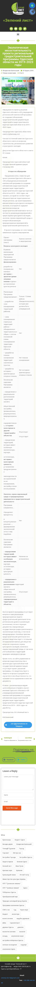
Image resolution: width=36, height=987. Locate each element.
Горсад (21, 848)
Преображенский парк (10, 897)
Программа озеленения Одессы (13, 905)
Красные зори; (7, 870)
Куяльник (19, 870)
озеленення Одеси (8, 949)
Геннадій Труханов (8, 848)
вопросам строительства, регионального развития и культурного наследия (18, 143)
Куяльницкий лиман (9, 875)
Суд (15, 910)
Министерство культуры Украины (13, 879)
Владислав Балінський (24, 844)
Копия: (5, 157)
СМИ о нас (6, 910)
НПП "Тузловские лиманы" (11, 883)
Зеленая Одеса (22, 862)
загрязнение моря (17, 936)
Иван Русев (19, 866)
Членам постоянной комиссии (14, 139)
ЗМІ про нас (17, 853)
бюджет (5, 914)
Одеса (25, 888)
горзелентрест (15, 923)
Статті (22, 73)
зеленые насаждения (9, 945)
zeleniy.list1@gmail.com (10, 978)
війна (4, 923)
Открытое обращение (17, 171)
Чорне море (24, 910)
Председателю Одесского (13, 132)
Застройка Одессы (26, 857)
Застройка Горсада (9, 857)
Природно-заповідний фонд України (14, 901)
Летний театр (24, 875)
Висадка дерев (7, 844)
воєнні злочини (7, 918)
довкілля (20, 927)
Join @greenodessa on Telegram (19, 725)
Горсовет (5, 853)
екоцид (4, 936)
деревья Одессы (8, 927)
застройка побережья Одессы (12, 940)
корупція (23, 945)
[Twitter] (25, 29)
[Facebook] (11, 29)
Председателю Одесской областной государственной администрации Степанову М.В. (16, 164)
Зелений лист (7, 866)
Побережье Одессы (9, 892)
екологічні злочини (8, 932)
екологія (22, 932)
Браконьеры (6, 840)
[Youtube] (16, 29)
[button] (18, 34)
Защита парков (7, 862)
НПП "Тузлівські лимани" (10, 888)
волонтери (15, 914)
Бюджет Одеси (20, 840)
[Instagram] (20, 29)
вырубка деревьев (23, 918)
